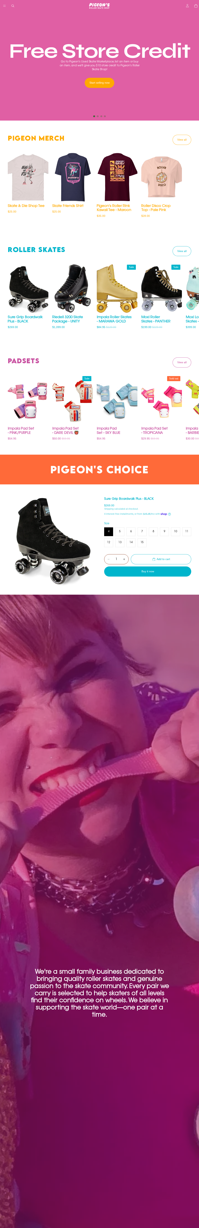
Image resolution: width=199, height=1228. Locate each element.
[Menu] (4, 5)
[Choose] (42, 196)
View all (182, 139)
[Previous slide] (6, 66)
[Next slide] (192, 66)
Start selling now (99, 82)
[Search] (13, 6)
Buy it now (147, 571)
